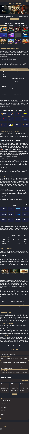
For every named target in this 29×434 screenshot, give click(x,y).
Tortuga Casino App (3, 411)
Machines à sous (25, 25)
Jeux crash (17, 25)
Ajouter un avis (25, 380)
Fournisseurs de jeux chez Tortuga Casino (6, 404)
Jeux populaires (3, 25)
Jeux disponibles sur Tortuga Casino (5, 400)
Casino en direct (10, 25)
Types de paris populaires (4, 407)
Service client (2, 414)
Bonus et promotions (3, 410)
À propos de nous (3, 403)
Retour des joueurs (3, 417)
